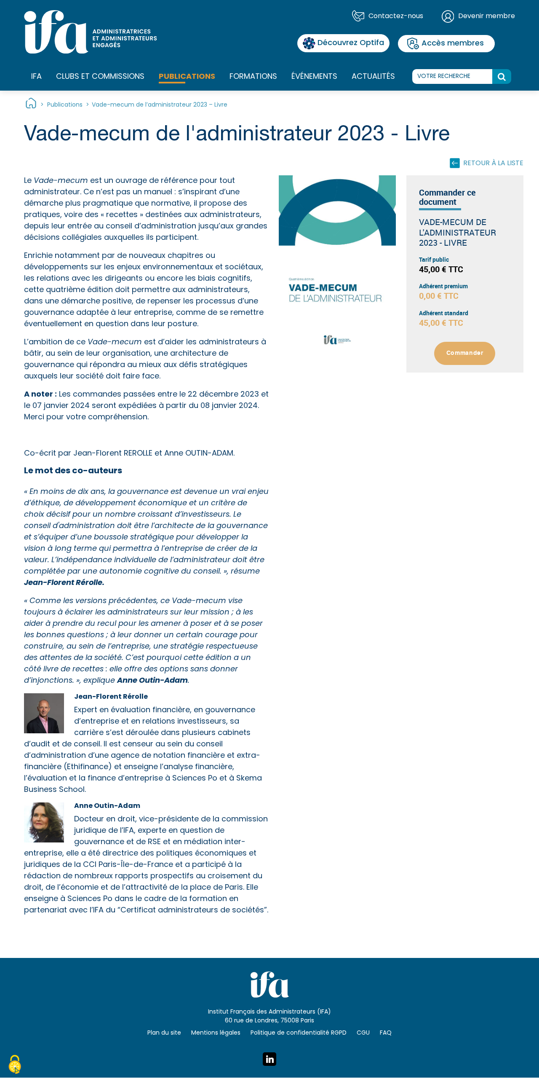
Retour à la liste (493, 163)
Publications (187, 76)
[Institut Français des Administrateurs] (90, 32)
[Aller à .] (31, 105)
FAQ (386, 1033)
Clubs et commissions (100, 77)
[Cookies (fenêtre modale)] (14, 1066)
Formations (253, 77)
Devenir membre (486, 16)
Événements (314, 77)
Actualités (373, 77)
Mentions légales (215, 1033)
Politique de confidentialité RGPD (299, 1033)
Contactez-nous (395, 16)
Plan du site (164, 1033)
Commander (464, 353)
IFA (36, 77)
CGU (363, 1033)
